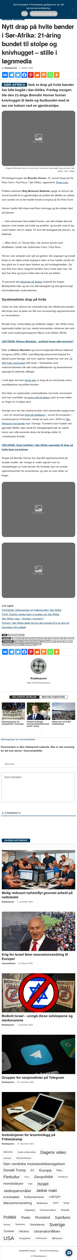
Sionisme (20, 1224)
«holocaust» (41, 1238)
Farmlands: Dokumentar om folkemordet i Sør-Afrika (31, 610)
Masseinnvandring (17, 1203)
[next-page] (41, 732)
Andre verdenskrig (26, 1152)
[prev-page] (36, 732)
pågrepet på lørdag (31, 281)
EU (32, 1170)
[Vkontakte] (5, 75)
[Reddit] (37, 75)
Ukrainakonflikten (47, 1231)
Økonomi (57, 1238)
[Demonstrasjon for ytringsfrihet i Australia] (13, 711)
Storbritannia (37, 1224)
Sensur (6, 1224)
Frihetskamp (55, 638)
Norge (66, 1203)
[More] (56, 75)
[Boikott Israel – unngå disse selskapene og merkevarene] (38, 992)
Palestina (30, 1210)
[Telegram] (11, 75)
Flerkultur (11, 1177)
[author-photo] (38, 666)
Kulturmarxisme (34, 1197)
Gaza (26, 1177)
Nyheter (7, 19)
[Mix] (44, 75)
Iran (30, 1183)
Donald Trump (14, 1170)
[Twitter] (18, 75)
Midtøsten (42, 1203)
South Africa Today (36, 638)
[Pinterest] (31, 75)
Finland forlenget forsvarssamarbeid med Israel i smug (38, 724)
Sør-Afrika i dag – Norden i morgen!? (23, 618)
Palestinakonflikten (48, 1210)
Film (59, 1170)
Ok (24, 13)
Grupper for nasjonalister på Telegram (33, 1077)
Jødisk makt (46, 1190)
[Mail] (38, 688)
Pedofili (65, 1210)
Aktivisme (8, 1152)
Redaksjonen (11, 68)
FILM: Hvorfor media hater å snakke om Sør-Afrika (30, 614)
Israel (43, 1183)
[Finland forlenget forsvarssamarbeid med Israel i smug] (38, 711)
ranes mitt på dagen (38, 397)
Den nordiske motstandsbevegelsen (34, 1164)
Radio (25, 1217)
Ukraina (24, 1231)
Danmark (7, 1158)
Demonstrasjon (23, 1158)
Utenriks (19, 19)
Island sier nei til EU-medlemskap (61, 723)
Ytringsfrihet (24, 1238)
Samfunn (62, 1217)
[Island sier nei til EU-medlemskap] (63, 711)
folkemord (49, 641)
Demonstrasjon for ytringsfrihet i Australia (12, 723)
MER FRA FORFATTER (53, 697)
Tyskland (8, 1231)
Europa (45, 1170)
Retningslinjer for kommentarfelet (18, 739)
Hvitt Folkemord (12, 645)
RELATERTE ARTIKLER (24, 697)
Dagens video (53, 1152)
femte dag (30, 380)
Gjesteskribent (9, 963)
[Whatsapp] (50, 75)
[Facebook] (24, 75)
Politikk (9, 1217)
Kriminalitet (11, 1197)
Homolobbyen (13, 1183)
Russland (42, 1217)
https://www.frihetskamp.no (38, 683)
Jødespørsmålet (17, 1191)
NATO (56, 1203)
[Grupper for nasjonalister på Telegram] (38, 1054)
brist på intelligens (35, 414)
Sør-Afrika (29, 645)
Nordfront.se (16, 635)
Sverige (57, 1224)
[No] (72, 9)
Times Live (62, 182)
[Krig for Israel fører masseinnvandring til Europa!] (38, 931)
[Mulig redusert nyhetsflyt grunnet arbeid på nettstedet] (38, 869)
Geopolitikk (43, 1177)
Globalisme (63, 1177)
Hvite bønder (64, 641)
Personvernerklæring (49, 1251)
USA (8, 1238)
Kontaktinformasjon (27, 1251)
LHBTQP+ (55, 1196)
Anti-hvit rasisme (31, 641)
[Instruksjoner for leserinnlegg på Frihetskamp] (38, 1111)
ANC (18, 641)
